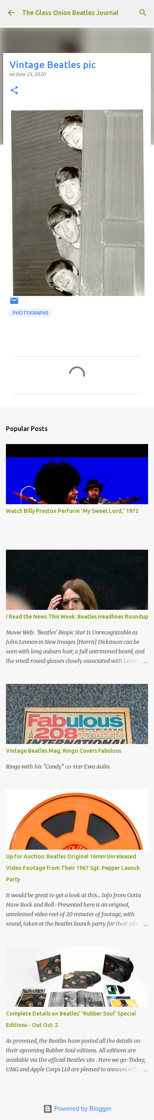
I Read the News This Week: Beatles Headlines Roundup (77, 616)
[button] (14, 90)
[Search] (143, 12)
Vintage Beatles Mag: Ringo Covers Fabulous (63, 751)
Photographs (31, 312)
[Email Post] (14, 303)
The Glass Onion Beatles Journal (70, 12)
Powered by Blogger (82, 1108)
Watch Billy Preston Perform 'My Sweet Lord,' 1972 (72, 511)
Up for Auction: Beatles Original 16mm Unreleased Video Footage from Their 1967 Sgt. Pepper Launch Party (73, 868)
